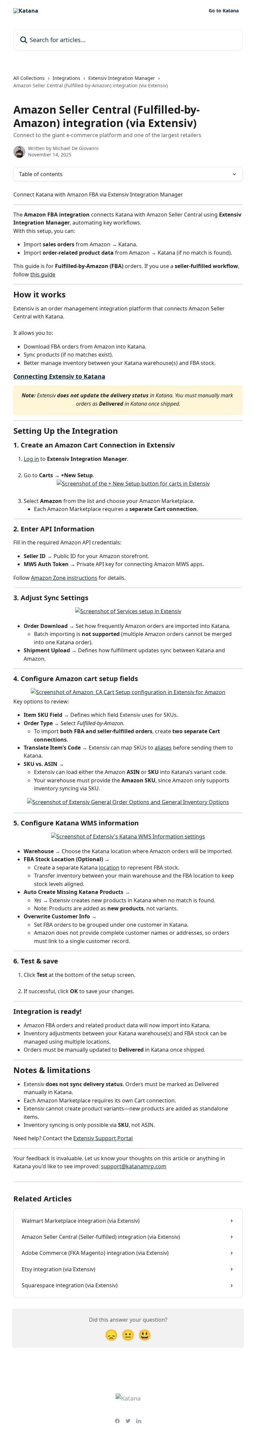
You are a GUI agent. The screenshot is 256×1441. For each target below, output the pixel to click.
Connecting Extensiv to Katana (59, 376)
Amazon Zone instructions (64, 577)
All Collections (29, 78)
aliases (163, 747)
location (109, 867)
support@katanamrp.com (133, 1166)
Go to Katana (224, 10)
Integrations (66, 78)
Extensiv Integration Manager (121, 78)
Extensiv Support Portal (103, 1138)
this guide (42, 274)
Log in (31, 459)
